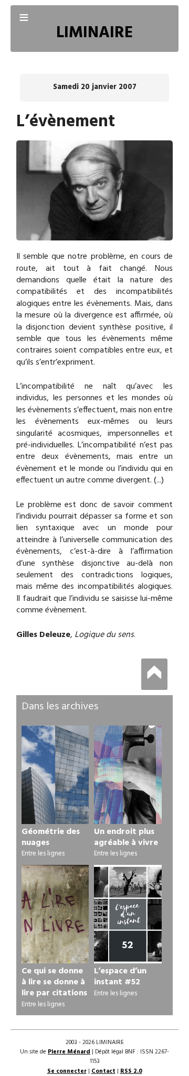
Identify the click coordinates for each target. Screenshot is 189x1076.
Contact (103, 1071)
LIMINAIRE (94, 33)
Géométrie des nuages (51, 837)
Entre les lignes (43, 853)
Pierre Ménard (69, 1052)
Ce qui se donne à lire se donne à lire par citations (54, 982)
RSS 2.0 (131, 1071)
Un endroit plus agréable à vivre (126, 837)
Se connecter (67, 1071)
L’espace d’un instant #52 (120, 976)
